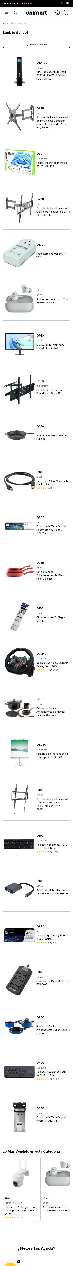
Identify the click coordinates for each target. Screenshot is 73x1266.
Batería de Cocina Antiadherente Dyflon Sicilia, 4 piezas (53, 1030)
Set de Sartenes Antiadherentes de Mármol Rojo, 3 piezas (51, 575)
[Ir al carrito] (66, 12)
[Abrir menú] (6, 12)
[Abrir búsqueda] (15, 12)
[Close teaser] (18, 1261)
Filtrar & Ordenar (38, 44)
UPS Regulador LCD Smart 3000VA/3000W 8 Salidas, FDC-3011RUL (51, 75)
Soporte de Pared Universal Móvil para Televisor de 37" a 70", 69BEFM (53, 211)
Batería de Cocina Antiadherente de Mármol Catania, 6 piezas (50, 711)
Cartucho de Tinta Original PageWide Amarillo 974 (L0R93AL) (51, 530)
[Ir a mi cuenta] (57, 12)
